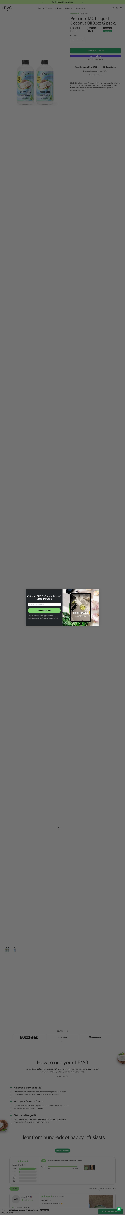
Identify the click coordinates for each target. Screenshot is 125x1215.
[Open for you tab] (119, 1209)
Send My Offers (44, 611)
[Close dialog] (97, 591)
